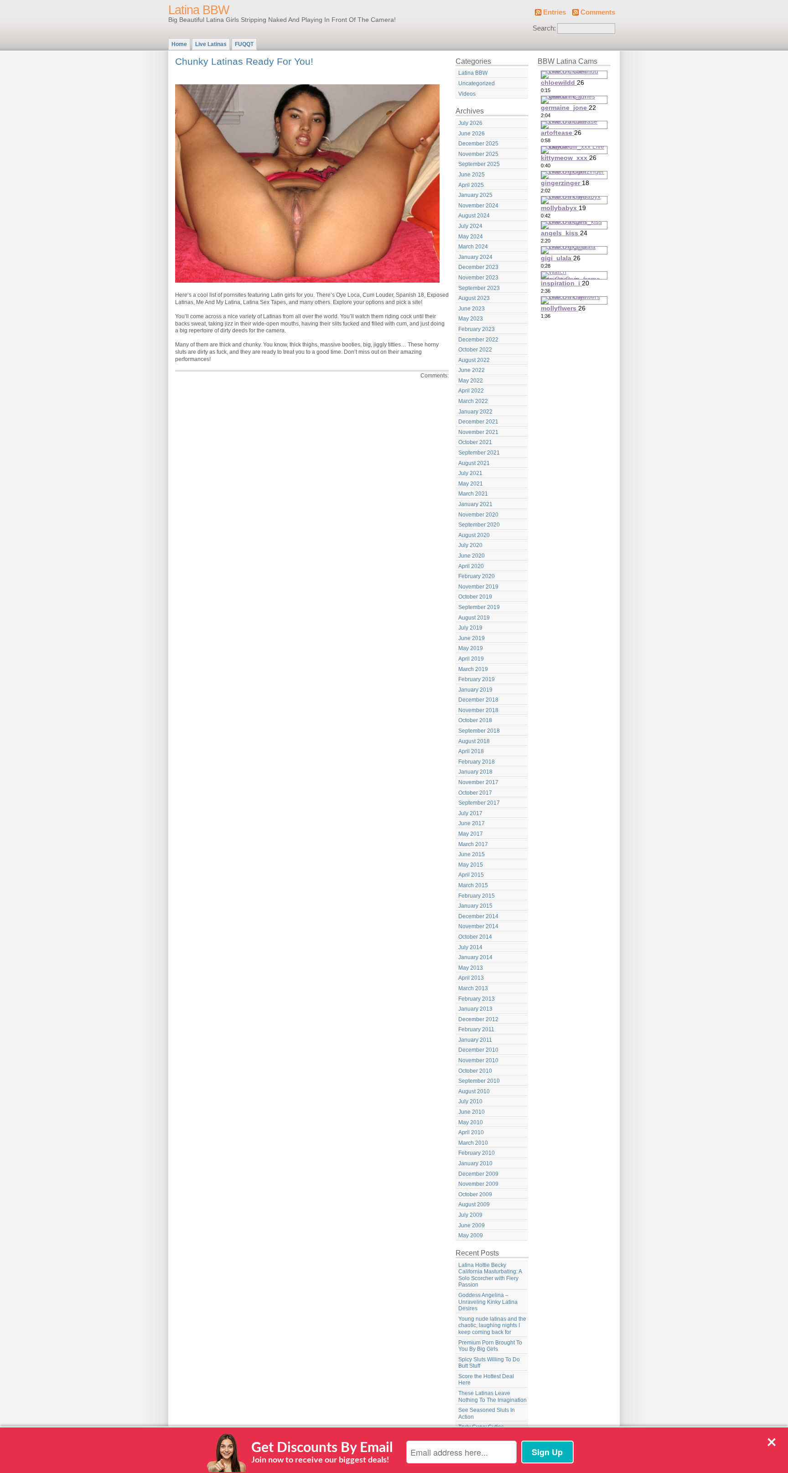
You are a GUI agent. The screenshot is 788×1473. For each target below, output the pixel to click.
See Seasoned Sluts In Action (486, 1413)
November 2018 (478, 710)
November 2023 (478, 277)
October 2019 (475, 597)
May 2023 (470, 318)
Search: (544, 28)
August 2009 (474, 1204)
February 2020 (476, 576)
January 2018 (475, 772)
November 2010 (478, 1060)
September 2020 (479, 525)
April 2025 (471, 185)
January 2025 (475, 195)
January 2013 (475, 1009)
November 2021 (478, 432)
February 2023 (476, 329)
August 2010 (474, 1091)
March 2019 (473, 669)
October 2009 (475, 1194)
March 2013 (473, 988)
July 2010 (470, 1101)
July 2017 (470, 813)
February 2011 (476, 1029)
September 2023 (479, 288)
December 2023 (478, 267)
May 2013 (470, 968)
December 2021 (478, 422)
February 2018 (476, 762)
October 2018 (475, 720)
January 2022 (475, 411)
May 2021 (470, 484)
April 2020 (471, 566)
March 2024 (473, 246)
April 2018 (471, 751)
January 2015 (475, 906)
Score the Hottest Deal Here (486, 1379)
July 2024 (470, 226)
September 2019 (479, 607)
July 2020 (470, 545)
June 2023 (471, 308)
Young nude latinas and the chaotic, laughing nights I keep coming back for (492, 1325)
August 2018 (474, 741)
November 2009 (478, 1184)
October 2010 (475, 1071)
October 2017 (475, 793)
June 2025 (471, 174)
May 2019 (470, 648)
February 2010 (476, 1153)
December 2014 (478, 916)
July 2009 (470, 1215)
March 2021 (473, 494)
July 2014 (470, 947)
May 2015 (470, 865)
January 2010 (475, 1163)
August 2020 (474, 535)
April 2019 (471, 659)
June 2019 (471, 638)
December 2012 (478, 1019)
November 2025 (478, 154)
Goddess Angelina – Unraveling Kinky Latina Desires (488, 1302)
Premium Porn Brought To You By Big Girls (490, 1346)
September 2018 (479, 731)
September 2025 (479, 164)
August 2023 (474, 298)
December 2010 (478, 1050)
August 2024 (474, 215)
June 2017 (471, 823)
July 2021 (470, 473)
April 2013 (471, 978)
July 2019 (470, 628)
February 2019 (476, 679)
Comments (598, 12)
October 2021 (475, 442)
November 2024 (478, 205)
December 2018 (478, 700)
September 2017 (479, 803)
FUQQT (244, 44)
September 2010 (479, 1081)
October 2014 (475, 937)
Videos (467, 94)
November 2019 (478, 587)
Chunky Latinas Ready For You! (244, 61)
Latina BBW (198, 10)
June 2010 (471, 1112)
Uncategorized (476, 83)
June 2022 (471, 370)
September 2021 (479, 453)
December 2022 (478, 339)
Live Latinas (211, 44)
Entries (554, 12)
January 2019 (475, 690)
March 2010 (473, 1143)
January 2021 (475, 504)
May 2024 (470, 236)
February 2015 (476, 896)
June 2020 (471, 556)
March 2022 (473, 401)
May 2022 (470, 380)
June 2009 (471, 1225)
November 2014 (478, 926)
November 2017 (478, 782)
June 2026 (471, 133)
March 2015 (473, 885)
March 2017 (473, 844)
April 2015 (471, 875)
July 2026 (470, 123)
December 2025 (478, 143)
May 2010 (470, 1122)
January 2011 (475, 1040)
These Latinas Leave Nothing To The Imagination (492, 1396)
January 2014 (475, 957)
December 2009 (478, 1174)
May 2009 (470, 1235)
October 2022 (475, 349)
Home (179, 44)
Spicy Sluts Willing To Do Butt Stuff (489, 1363)
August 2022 (474, 360)
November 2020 (478, 515)
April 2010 (471, 1132)
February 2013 (476, 999)
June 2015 (471, 854)
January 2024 (475, 257)
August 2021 (474, 463)
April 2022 (471, 391)
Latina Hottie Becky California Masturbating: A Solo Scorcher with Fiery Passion (490, 1275)
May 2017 (470, 834)
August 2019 (474, 618)
